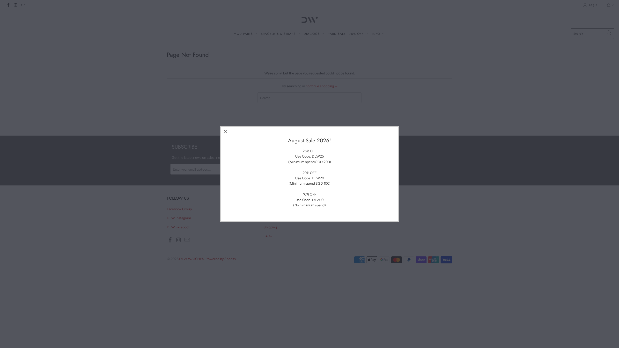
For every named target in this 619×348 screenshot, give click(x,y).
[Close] (225, 131)
